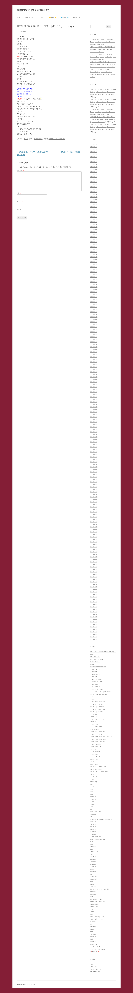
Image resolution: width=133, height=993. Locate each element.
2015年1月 (93, 492)
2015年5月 (93, 482)
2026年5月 (93, 152)
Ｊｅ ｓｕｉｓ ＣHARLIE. (97, 949)
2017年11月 (93, 407)
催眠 (91, 792)
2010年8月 (93, 624)
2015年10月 (93, 469)
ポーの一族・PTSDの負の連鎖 (99, 772)
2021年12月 (93, 284)
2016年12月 (93, 434)
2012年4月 (93, 574)
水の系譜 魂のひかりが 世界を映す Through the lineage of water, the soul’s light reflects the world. (102, 41)
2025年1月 (93, 192)
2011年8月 (93, 594)
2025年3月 (93, 187)
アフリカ (93, 722)
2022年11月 (93, 257)
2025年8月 (93, 174)
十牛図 (92, 802)
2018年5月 (93, 392)
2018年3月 (93, 397)
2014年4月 (93, 514)
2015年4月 (93, 484)
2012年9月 (93, 562)
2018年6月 (93, 389)
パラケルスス (94, 764)
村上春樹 (93, 859)
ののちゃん (93, 717)
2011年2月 (93, 609)
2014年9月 (93, 502)
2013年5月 (93, 542)
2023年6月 (93, 239)
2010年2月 (93, 639)
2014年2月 (93, 519)
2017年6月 (93, 419)
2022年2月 (93, 279)
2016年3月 (93, 457)
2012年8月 (93, 564)
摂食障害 (93, 847)
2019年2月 (93, 369)
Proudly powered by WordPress (26, 984)
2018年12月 (93, 374)
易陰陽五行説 (94, 852)
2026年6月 (93, 149)
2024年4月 (93, 214)
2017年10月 (93, 409)
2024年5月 (93, 212)
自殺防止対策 (94, 907)
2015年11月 (93, 467)
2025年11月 (93, 167)
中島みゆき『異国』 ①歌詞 (71, 152)
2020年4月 (93, 334)
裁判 (91, 924)
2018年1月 (93, 402)
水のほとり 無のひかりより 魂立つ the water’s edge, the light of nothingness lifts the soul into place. (103, 56)
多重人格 (93, 814)
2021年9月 (93, 292)
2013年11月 (93, 527)
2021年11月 (93, 287)
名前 (19, 193)
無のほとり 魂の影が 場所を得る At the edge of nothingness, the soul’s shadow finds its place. (102, 49)
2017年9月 (93, 412)
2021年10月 (93, 289)
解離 (91, 932)
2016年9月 (93, 442)
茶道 (91, 909)
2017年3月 (93, 427)
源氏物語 (93, 872)
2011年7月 (93, 597)
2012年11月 (93, 557)
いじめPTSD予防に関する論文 (99, 694)
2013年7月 (93, 537)
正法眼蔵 (93, 867)
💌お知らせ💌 (94, 952)
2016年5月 (93, 452)
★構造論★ (93, 672)
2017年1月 (93, 432)
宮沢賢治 (93, 824)
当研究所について (95, 837)
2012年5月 (93, 572)
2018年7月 (93, 387)
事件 (91, 784)
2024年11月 (93, 197)
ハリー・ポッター (95, 757)
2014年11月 (93, 497)
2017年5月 (93, 422)
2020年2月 (93, 339)
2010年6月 (93, 629)
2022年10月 (93, 259)
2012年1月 (93, 582)
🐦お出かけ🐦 (65, 17)
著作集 (92, 912)
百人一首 (93, 887)
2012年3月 (93, 577)
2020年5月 (93, 332)
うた (91, 697)
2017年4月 (93, 424)
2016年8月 (93, 444)
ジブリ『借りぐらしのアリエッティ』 (101, 737)
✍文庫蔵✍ (52, 17)
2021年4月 (93, 304)
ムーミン (93, 774)
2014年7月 (93, 507)
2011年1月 (93, 612)
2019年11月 (93, 347)
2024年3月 (93, 217)
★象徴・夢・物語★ (96, 679)
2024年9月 (93, 202)
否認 (91, 807)
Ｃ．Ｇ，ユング (95, 947)
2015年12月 (93, 464)
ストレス (93, 749)
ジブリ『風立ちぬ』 (96, 747)
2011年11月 (93, 587)
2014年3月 (93, 517)
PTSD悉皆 (42, 17)
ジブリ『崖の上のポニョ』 (98, 742)
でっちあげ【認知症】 (97, 712)
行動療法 (93, 922)
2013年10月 (93, 529)
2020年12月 (93, 314)
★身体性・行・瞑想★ (97, 682)
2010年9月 (93, 622)
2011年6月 (93, 599)
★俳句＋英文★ (95, 669)
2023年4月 (93, 244)
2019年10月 (93, 349)
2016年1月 (93, 462)
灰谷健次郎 (93, 877)
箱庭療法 (93, 892)
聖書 (91, 897)
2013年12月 (93, 524)
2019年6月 (93, 359)
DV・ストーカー (95, 657)
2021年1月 (93, 312)
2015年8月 (93, 474)
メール (20, 201)
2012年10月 (93, 559)
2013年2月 (93, 549)
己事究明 (93, 832)
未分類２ (93, 857)
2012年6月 (93, 569)
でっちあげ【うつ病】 (97, 704)
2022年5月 (93, 272)
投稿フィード (94, 967)
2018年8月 (93, 384)
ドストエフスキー (95, 754)
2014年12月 (93, 494)
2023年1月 (93, 252)
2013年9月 (93, 532)
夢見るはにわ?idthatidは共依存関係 (101, 819)
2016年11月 (93, 437)
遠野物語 (93, 934)
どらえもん (93, 714)
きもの (92, 699)
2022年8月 (93, 264)
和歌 (91, 809)
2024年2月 (93, 219)
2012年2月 (93, 579)
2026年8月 (93, 144)
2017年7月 (93, 417)
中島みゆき (93, 782)
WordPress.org (95, 972)
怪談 (91, 842)
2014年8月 (93, 504)
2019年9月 (93, 352)
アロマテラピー (95, 724)
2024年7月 (93, 207)
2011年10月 (93, 589)
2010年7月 (93, 627)
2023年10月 (93, 229)
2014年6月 (93, 509)
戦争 (91, 844)
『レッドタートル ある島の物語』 (101, 692)
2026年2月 (93, 159)
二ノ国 (92, 787)
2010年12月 (93, 614)
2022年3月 (93, 277)
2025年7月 (93, 177)
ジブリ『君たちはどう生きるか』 (100, 739)
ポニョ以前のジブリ (96, 769)
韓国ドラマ (93, 944)
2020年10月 (93, 319)
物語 (91, 882)
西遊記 (92, 929)
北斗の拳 (93, 799)
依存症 (92, 789)
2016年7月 (93, 447)
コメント (20, 170)
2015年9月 (93, 472)
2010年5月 (93, 632)
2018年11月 (93, 377)
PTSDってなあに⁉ (29, 17)
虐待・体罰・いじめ (96, 919)
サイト (19, 209)
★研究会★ (93, 677)
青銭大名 (93, 942)
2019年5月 (93, 362)
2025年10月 (93, 169)
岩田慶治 (93, 829)
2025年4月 (93, 184)
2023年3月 (93, 247)
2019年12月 (93, 344)
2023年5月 (93, 242)
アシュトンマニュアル (97, 719)
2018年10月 (93, 379)
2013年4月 (93, 544)
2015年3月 (93, 487)
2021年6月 (93, 299)
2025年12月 (93, 164)
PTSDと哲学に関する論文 (98, 667)
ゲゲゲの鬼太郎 (95, 729)
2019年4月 (93, 364)
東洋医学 (93, 862)
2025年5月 (93, 182)
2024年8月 (93, 204)
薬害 (91, 914)
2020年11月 (93, 317)
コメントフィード (95, 969)
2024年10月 (93, 199)
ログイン (93, 964)
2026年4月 (93, 154)
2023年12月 (93, 224)
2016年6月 (93, 449)
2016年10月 (93, 439)
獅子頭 (26, 139)
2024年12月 (93, 194)
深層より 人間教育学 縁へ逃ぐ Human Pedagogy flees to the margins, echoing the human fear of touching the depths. (103, 64)
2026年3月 (93, 157)
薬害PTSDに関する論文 (97, 917)
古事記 (92, 804)
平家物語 (93, 834)
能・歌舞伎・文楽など (97, 899)
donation (76, 17)
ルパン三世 (93, 777)
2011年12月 (93, 584)
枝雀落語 (93, 864)
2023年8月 (93, 234)
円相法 (92, 794)
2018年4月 (93, 394)
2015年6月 (93, 479)
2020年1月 (93, 342)
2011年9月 (93, 592)
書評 (91, 854)
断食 (91, 849)
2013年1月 (93, 552)
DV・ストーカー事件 (96, 659)
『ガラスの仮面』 (95, 687)
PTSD (92, 664)
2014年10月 (93, 499)
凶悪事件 (93, 797)
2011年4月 (93, 604)
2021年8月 (93, 294)
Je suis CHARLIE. (95, 662)
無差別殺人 (93, 879)
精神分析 (93, 894)
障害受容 (93, 937)
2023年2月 (93, 249)
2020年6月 (93, 329)
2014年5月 (93, 512)
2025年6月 (93, 179)
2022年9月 (93, 262)
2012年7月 (93, 567)
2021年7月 (93, 297)
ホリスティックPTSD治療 (98, 767)
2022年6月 (93, 269)
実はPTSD (93, 822)
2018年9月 (93, 382)
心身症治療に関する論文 (97, 839)
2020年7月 (93, 327)
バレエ (92, 762)
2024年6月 (93, 209)
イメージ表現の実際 (96, 727)
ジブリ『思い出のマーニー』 (99, 744)
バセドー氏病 (94, 759)
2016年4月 (93, 454)
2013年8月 (93, 534)
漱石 (91, 874)
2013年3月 (93, 547)
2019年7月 (93, 357)
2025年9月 (93, 172)
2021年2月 (93, 309)
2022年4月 (93, 274)
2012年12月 (93, 554)
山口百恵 (93, 827)
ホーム (18, 17)
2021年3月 (93, 307)
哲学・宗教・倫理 (95, 812)
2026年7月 (93, 147)
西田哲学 (93, 927)
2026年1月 (93, 162)
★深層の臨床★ (95, 674)
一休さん (93, 779)
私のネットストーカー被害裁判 (99, 889)
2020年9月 (93, 322)
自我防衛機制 (94, 904)
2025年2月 (93, 189)
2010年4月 (93, 634)
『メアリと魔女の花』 (97, 689)
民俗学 (92, 869)
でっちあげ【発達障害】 (97, 707)
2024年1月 (93, 222)
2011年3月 (93, 607)
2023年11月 (93, 227)
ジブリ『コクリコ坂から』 (98, 734)
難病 (91, 939)
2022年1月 (93, 282)
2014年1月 (93, 522)
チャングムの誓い (95, 752)
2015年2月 (93, 489)
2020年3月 (93, 337)
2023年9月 (93, 232)
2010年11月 (93, 617)
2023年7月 (93, 237)
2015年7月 (93, 477)
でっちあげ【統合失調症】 (98, 709)
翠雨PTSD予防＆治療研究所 (33, 10)
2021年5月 (93, 302)
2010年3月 (93, 637)
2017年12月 (93, 404)
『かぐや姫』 (94, 684)
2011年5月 (93, 602)
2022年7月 (93, 267)
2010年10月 (93, 619)
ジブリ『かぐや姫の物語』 (98, 732)
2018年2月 (93, 399)
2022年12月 (93, 254)
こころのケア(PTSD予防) (97, 702)
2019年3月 (93, 367)
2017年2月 (93, 429)
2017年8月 (93, 414)
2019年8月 (93, 354)
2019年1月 (93, 372)
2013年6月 (93, 539)
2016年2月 (93, 459)
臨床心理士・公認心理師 (97, 902)
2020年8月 (93, 324)
